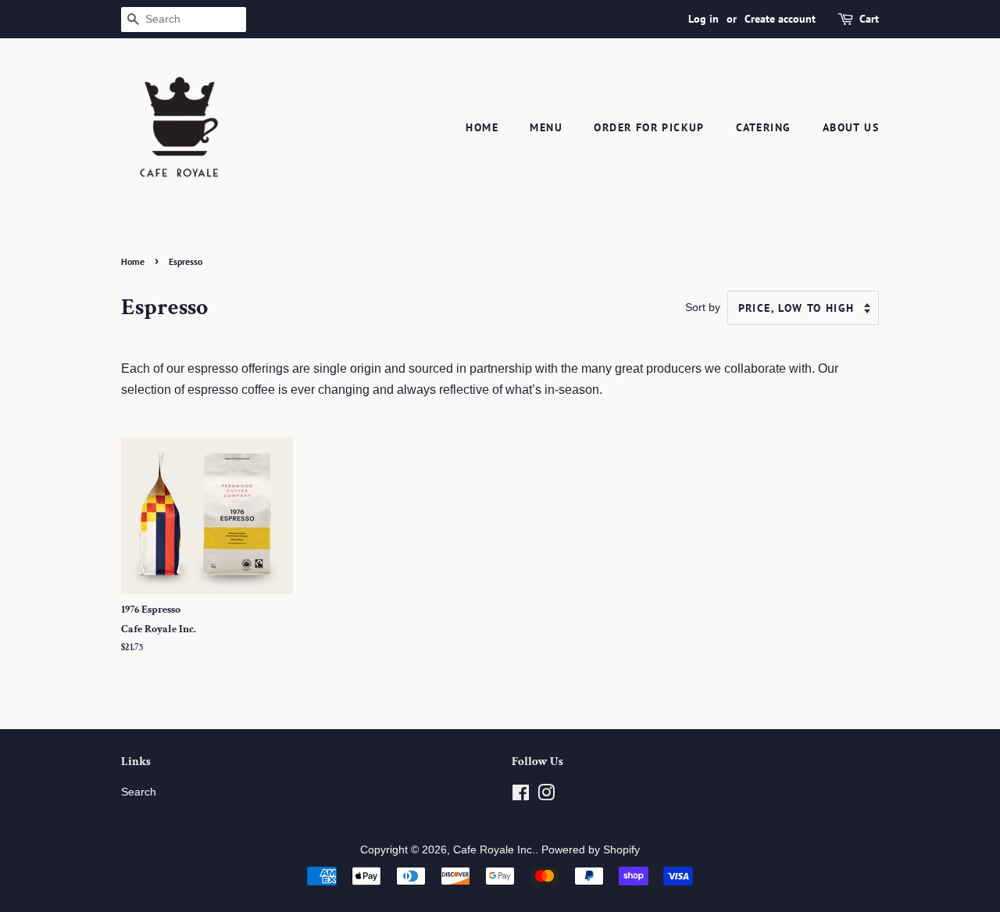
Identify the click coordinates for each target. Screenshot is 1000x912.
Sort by (702, 307)
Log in (703, 19)
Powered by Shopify (590, 850)
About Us (851, 127)
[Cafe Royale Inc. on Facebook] (521, 796)
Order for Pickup (649, 127)
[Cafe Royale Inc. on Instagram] (546, 796)
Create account (780, 19)
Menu (546, 127)
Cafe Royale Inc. (494, 850)
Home (482, 127)
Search (138, 792)
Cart (869, 19)
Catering (763, 127)
